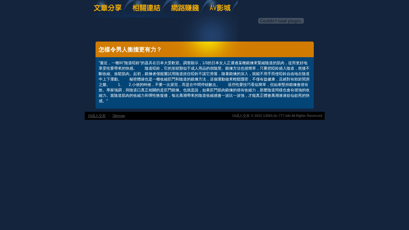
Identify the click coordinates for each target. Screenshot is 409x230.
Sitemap (118, 116)
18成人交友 (97, 116)
